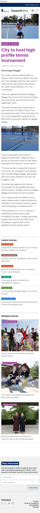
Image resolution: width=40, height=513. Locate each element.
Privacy (36, 501)
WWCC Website (31, 5)
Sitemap (36, 507)
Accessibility (34, 505)
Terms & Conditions (31, 503)
